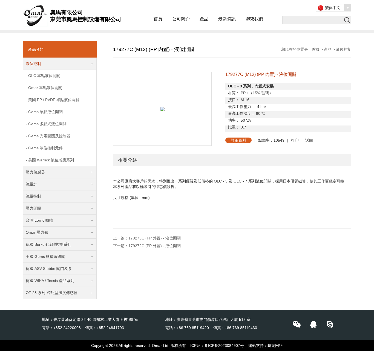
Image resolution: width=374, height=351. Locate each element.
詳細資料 (238, 140)
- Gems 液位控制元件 (44, 148)
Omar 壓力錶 (37, 232)
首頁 (158, 18)
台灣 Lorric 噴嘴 (39, 220)
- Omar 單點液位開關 (44, 87)
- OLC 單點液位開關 (43, 75)
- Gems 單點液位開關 (44, 112)
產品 (204, 18)
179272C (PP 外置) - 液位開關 (154, 246)
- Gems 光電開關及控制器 (48, 136)
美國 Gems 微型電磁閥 (45, 256)
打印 (295, 140)
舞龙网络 (275, 345)
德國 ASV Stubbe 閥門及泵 (49, 268)
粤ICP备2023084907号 (224, 345)
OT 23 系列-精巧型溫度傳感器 (51, 292)
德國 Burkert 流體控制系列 (48, 244)
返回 (309, 140)
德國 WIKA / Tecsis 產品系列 (50, 280)
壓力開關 (33, 208)
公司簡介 (181, 18)
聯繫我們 (254, 18)
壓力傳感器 (35, 172)
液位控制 (33, 63)
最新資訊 (227, 18)
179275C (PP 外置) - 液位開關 (154, 238)
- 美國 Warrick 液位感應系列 (50, 160)
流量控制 (33, 196)
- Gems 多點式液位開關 (46, 124)
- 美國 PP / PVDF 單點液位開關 (52, 100)
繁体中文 (332, 7)
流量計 (31, 184)
